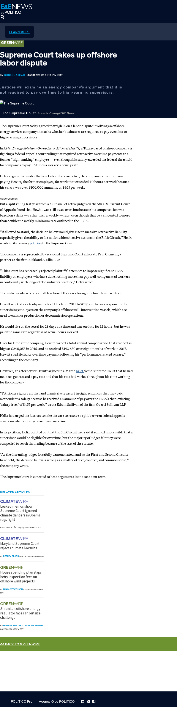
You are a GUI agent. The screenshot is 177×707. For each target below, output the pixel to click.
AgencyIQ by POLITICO (57, 701)
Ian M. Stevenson (13, 589)
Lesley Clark (11, 556)
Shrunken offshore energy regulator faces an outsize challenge (20, 613)
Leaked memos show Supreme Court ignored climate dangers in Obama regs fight (20, 513)
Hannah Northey (13, 625)
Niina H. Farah (14, 75)
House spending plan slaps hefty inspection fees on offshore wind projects (21, 577)
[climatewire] (14, 501)
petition (36, 243)
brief (80, 371)
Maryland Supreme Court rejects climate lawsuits (20, 545)
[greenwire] (12, 567)
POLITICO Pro (21, 701)
